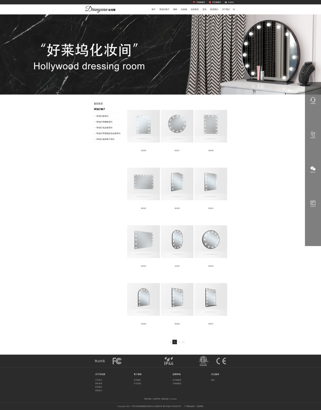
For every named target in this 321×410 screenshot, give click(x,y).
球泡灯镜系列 (102, 116)
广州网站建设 (189, 406)
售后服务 (137, 380)
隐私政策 (165, 399)
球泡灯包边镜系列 (104, 128)
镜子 (154, 9)
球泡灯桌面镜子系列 (105, 139)
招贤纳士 (98, 390)
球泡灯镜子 (164, 9)
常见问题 (137, 383)
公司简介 (98, 380)
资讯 (205, 9)
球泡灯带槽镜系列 (104, 122)
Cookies (173, 399)
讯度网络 (199, 406)
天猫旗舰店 (177, 383)
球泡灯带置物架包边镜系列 (108, 133)
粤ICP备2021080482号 (172, 406)
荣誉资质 (98, 383)
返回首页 (98, 103)
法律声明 (156, 399)
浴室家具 (195, 9)
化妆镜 (184, 9)
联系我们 (214, 9)
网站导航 (147, 399)
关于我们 (226, 9)
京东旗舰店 (177, 380)
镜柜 (175, 9)
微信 (213, 380)
